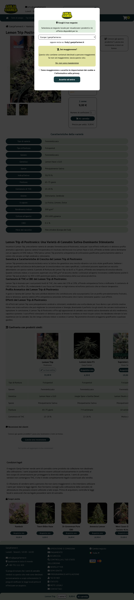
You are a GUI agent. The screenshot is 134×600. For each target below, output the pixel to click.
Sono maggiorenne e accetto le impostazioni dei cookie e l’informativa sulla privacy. (68, 71)
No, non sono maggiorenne (67, 63)
